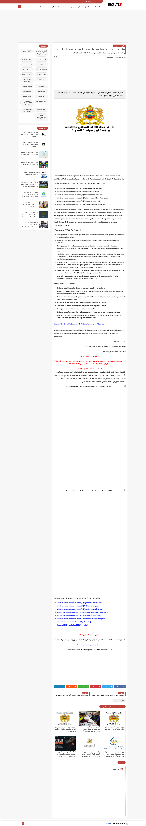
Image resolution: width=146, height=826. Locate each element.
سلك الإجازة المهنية (41, 69)
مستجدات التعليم (27, 86)
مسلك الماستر (41, 91)
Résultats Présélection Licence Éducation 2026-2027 (30, 174)
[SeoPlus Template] (126, 823)
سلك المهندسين (41, 74)
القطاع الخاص (85, 7)
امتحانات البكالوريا (27, 59)
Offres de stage (41, 110)
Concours (57, 323)
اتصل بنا (79, 2)
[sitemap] (23, 823)
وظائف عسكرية (56, 7)
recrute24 (108, 823)
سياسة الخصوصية (96, 2)
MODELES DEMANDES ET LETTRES (27, 103)
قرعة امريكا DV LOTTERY (27, 80)
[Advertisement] (73, 27)
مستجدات (64, 7)
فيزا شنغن (41, 79)
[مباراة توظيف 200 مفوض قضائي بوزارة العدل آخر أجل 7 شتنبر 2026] (114, 718)
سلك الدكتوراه (27, 69)
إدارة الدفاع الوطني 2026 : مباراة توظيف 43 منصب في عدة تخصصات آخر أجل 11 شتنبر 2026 (29, 214)
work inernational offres (41, 117)
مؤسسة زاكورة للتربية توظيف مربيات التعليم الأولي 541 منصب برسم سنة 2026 (29, 204)
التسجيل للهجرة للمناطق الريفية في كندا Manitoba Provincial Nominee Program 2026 (29, 184)
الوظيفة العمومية (95, 7)
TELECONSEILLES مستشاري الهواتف (27, 110)
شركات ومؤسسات (27, 74)
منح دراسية (72, 7)
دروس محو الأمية (45, 7)
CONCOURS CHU (41, 101)
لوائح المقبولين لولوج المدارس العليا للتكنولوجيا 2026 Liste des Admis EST (29, 134)
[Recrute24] (19, 1)
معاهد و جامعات (27, 91)
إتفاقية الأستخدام (86, 2)
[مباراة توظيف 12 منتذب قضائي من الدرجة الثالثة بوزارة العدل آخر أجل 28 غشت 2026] (65, 718)
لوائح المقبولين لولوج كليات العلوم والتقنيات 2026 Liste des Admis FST (29, 144)
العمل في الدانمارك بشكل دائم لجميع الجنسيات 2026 (41, 52)
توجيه (78, 7)
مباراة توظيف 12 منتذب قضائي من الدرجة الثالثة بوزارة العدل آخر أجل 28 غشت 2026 (65, 729)
